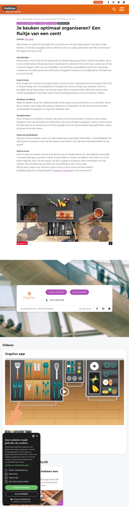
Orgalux (29, 39)
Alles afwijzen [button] (21, 494)
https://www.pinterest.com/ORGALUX (109, 309)
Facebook (108, 2)
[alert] (21, 468)
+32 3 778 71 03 (56, 300)
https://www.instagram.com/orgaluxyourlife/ (103, 309)
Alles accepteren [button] (21, 487)
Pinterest (123, 2)
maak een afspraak (63, 170)
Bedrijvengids (27, 19)
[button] (21, 465)
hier (85, 164)
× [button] (37, 436)
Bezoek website (79, 292)
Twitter (118, 2)
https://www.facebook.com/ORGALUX (97, 309)
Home (19, 19)
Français (98, 2)
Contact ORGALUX (56, 292)
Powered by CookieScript (21, 502)
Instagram (113, 2)
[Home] (12, 9)
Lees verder (19, 462)
